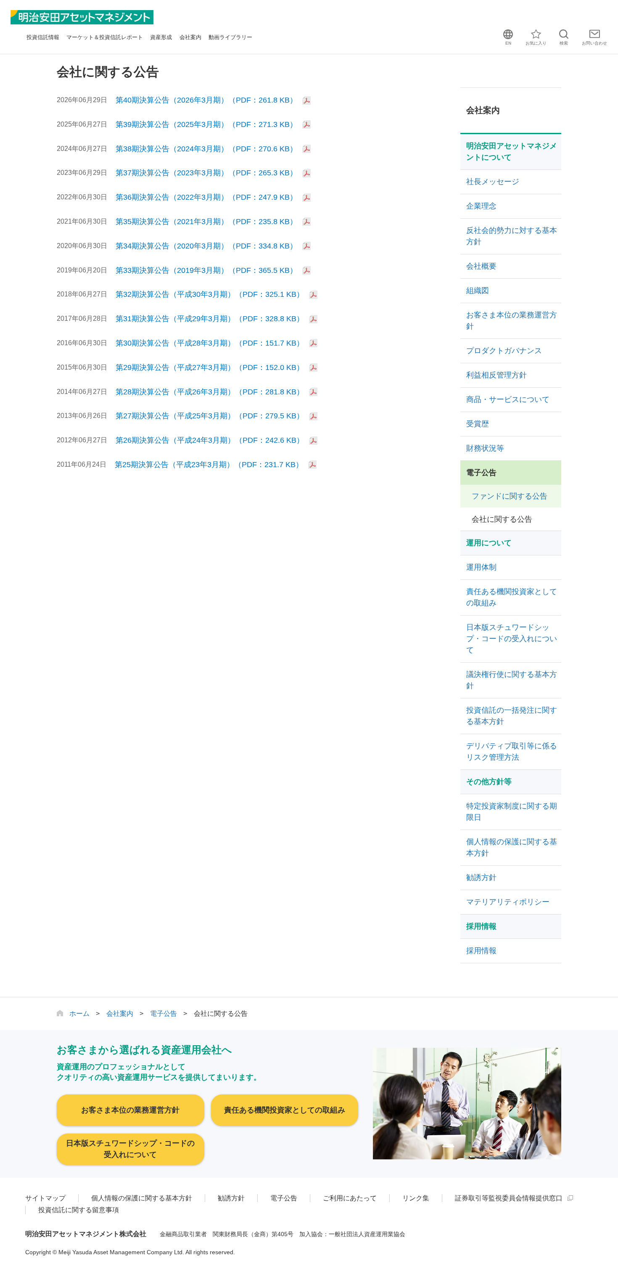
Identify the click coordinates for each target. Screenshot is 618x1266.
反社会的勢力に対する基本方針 (511, 236)
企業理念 (481, 206)
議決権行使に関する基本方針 (511, 680)
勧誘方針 (481, 877)
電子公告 (481, 472)
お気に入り (536, 43)
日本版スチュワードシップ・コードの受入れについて (511, 638)
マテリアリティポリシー (507, 902)
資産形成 (161, 37)
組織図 (477, 290)
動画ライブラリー (230, 37)
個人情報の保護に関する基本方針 (511, 847)
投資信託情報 (42, 37)
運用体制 (481, 567)
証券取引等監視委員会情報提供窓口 (509, 1198)
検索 (564, 43)
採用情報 (481, 950)
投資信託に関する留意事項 (78, 1209)
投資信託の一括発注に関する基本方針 (511, 716)
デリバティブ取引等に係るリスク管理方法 (511, 751)
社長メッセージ (492, 181)
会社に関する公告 (502, 519)
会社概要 (481, 266)
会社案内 (190, 37)
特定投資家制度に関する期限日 (511, 812)
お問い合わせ (594, 43)
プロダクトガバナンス (504, 350)
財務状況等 (485, 448)
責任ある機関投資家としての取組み (511, 597)
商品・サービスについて (507, 399)
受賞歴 (477, 424)
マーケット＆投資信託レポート (104, 37)
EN (508, 43)
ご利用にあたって (350, 1198)
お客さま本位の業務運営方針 (511, 320)
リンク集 (415, 1198)
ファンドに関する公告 (509, 496)
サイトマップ (45, 1198)
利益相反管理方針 (496, 375)
